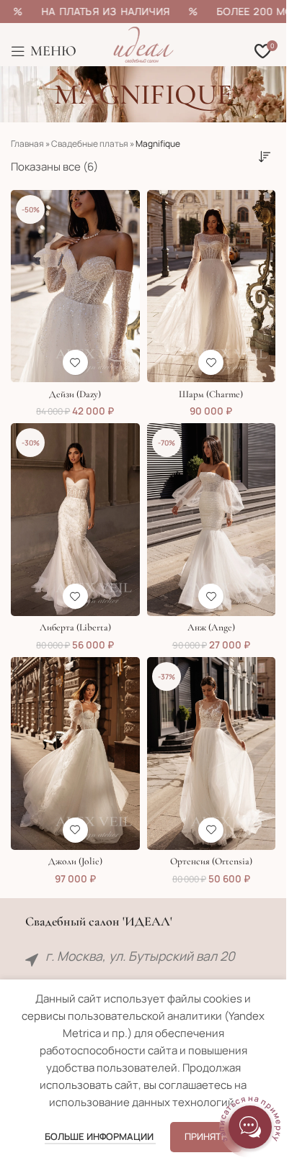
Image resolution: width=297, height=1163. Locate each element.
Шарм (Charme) (211, 394)
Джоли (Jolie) (75, 861)
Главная (27, 143)
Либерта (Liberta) (75, 627)
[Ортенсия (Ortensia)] (211, 753)
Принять (206, 1136)
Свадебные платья (89, 143)
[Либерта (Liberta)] (75, 519)
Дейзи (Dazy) (75, 394)
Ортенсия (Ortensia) (211, 861)
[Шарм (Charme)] (211, 286)
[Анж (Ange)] (211, 519)
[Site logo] (143, 43)
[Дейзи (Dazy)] (75, 286)
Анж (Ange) (211, 627)
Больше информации (100, 1136)
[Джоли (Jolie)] (75, 753)
